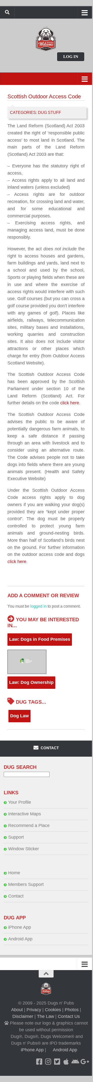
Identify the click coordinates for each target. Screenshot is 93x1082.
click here (69, 402)
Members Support (26, 884)
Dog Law (19, 715)
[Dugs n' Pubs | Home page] (46, 39)
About (17, 1009)
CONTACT (49, 748)
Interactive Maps (24, 813)
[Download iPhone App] (65, 1061)
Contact (16, 896)
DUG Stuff (49, 112)
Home (14, 872)
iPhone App (19, 927)
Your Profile (19, 802)
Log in (70, 56)
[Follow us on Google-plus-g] (83, 1061)
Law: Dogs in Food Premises (39, 639)
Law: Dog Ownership (31, 682)
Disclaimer (22, 1016)
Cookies (53, 1009)
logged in (38, 606)
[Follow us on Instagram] (48, 1061)
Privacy (34, 1009)
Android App (20, 938)
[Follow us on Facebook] (39, 1061)
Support (16, 837)
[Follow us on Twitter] (57, 1061)
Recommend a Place (29, 825)
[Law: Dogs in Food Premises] (45, 662)
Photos (72, 1009)
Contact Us (69, 1016)
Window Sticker (23, 848)
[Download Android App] (74, 1061)
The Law (45, 1016)
